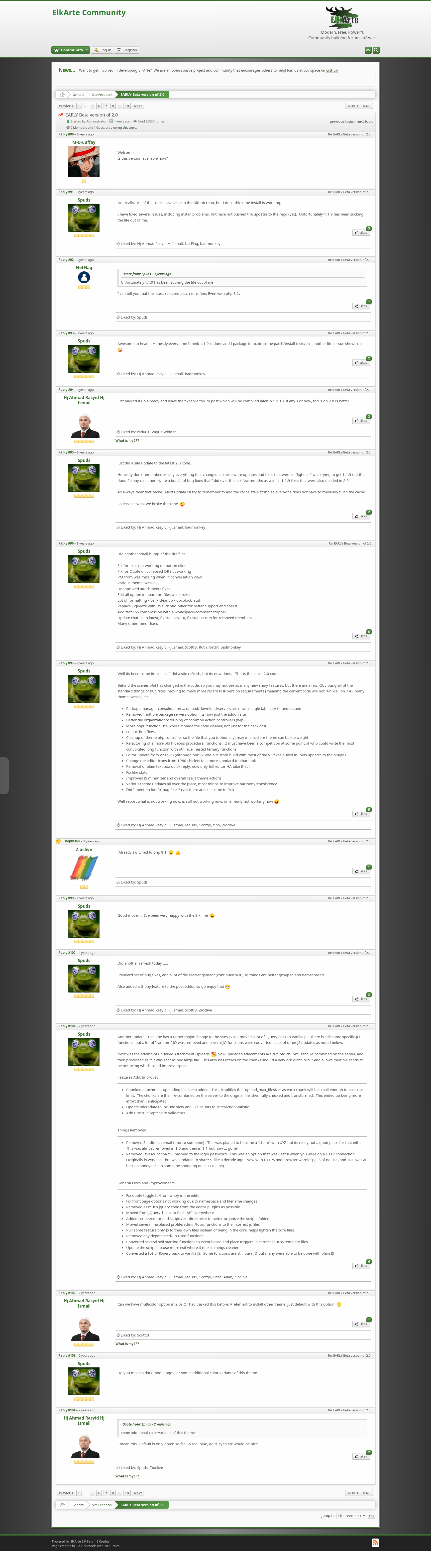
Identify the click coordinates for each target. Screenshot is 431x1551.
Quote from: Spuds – (146, 274)
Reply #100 (66, 952)
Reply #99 (66, 898)
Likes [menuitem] (364, 232)
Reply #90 (66, 134)
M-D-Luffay (84, 142)
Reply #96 (66, 543)
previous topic (341, 121)
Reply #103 (66, 1355)
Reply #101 (66, 1026)
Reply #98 (72, 841)
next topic (365, 121)
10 (127, 106)
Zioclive (84, 849)
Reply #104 (66, 1410)
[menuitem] (376, 50)
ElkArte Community (89, 12)
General (78, 94)
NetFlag (84, 267)
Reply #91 (66, 192)
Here (137, 81)
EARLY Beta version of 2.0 (142, 94)
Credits (104, 1541)
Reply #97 (66, 663)
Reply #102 (66, 1293)
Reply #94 (66, 389)
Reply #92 (66, 259)
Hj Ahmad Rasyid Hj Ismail (84, 400)
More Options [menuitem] (359, 106)
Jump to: (328, 1515)
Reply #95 (66, 452)
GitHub (332, 70)
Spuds (84, 200)
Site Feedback (102, 94)
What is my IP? (127, 441)
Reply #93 (66, 333)
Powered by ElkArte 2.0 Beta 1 (74, 1541)
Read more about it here (79, 81)
